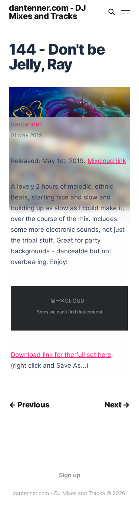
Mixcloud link (106, 161)
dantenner (26, 124)
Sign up (69, 475)
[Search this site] (111, 11)
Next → (117, 404)
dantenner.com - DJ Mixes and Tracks (47, 12)
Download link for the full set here (61, 354)
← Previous (29, 404)
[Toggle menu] (125, 11)
